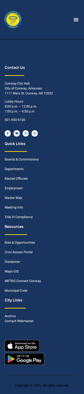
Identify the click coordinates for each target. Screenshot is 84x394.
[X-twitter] (26, 133)
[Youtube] (17, 133)
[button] (76, 19)
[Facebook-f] (8, 133)
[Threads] (35, 133)
